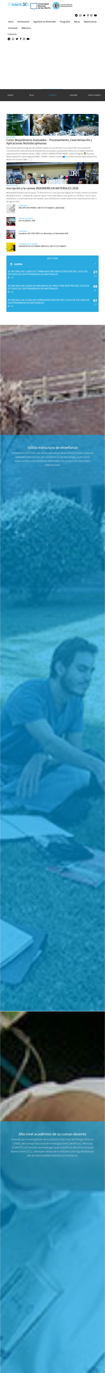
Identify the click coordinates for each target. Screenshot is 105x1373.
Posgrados (65, 21)
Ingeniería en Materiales (44, 21)
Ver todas (52, 258)
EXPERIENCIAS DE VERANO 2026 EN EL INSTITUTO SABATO (42, 246)
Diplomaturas (90, 21)
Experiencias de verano (28, 244)
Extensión (13, 28)
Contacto (12, 34)
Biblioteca (26, 28)
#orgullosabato (26, 218)
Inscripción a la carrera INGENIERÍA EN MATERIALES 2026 (42, 188)
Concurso (23, 205)
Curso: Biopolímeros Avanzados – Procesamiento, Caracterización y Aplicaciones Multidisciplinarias (49, 141)
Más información (14, 60)
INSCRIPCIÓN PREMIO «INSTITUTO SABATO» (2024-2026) (41, 208)
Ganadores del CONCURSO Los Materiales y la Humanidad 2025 (43, 233)
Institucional (23, 21)
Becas (77, 21)
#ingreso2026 (12, 185)
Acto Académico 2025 (27, 220)
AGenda (18, 264)
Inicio (10, 21)
